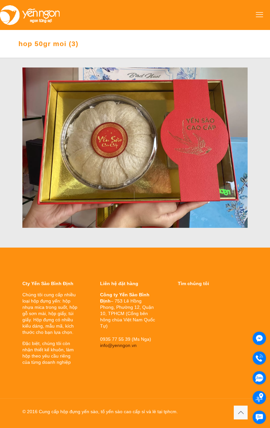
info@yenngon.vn (118, 345)
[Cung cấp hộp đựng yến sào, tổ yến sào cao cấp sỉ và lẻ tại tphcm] (30, 15)
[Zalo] (259, 377)
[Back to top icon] (241, 412)
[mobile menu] (259, 14)
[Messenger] (259, 338)
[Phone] (259, 358)
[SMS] (259, 417)
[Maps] (259, 397)
